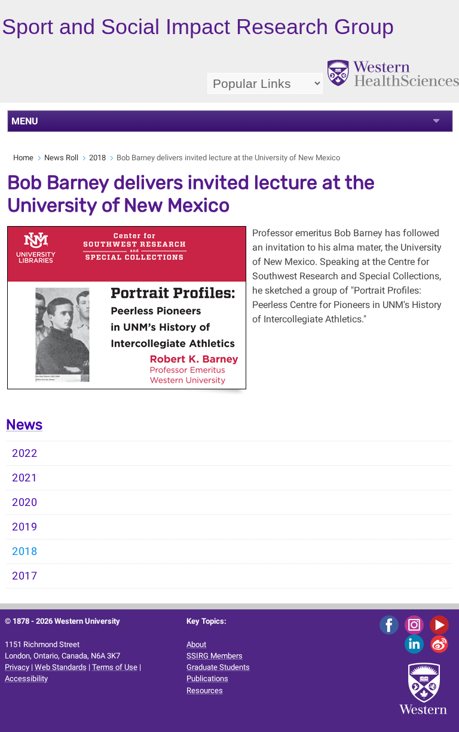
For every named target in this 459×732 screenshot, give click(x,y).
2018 (97, 157)
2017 (25, 576)
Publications (207, 678)
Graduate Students (218, 667)
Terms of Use (114, 667)
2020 (25, 502)
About (196, 644)
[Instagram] (416, 624)
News (24, 424)
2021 (25, 478)
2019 (25, 527)
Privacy (17, 667)
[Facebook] (391, 624)
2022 (25, 453)
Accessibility (26, 678)
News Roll (61, 157)
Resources (204, 690)
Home (23, 157)
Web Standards (61, 667)
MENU (24, 121)
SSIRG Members (214, 655)
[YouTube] (441, 624)
